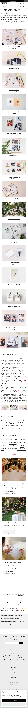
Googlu (17, 610)
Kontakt (14, 674)
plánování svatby (12, 444)
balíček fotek (6, 373)
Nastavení (14, 704)
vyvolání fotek (15, 398)
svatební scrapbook (16, 395)
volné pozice (14, 677)
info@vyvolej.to (12, 425)
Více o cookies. (18, 696)
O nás (14, 672)
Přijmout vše (14, 700)
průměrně (12, 1)
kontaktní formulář (22, 423)
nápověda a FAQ (14, 667)
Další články (14, 581)
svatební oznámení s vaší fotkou (12, 361)
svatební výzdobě (22, 376)
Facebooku (12, 610)
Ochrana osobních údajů (13, 682)
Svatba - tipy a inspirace (9, 491)
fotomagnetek (20, 380)
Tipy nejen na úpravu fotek (9, 493)
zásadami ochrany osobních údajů (12, 648)
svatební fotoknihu (11, 391)
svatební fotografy (21, 450)
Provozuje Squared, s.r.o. (14, 689)
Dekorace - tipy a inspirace (9, 530)
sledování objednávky (14, 670)
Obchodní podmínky (14, 684)
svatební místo (9, 368)
